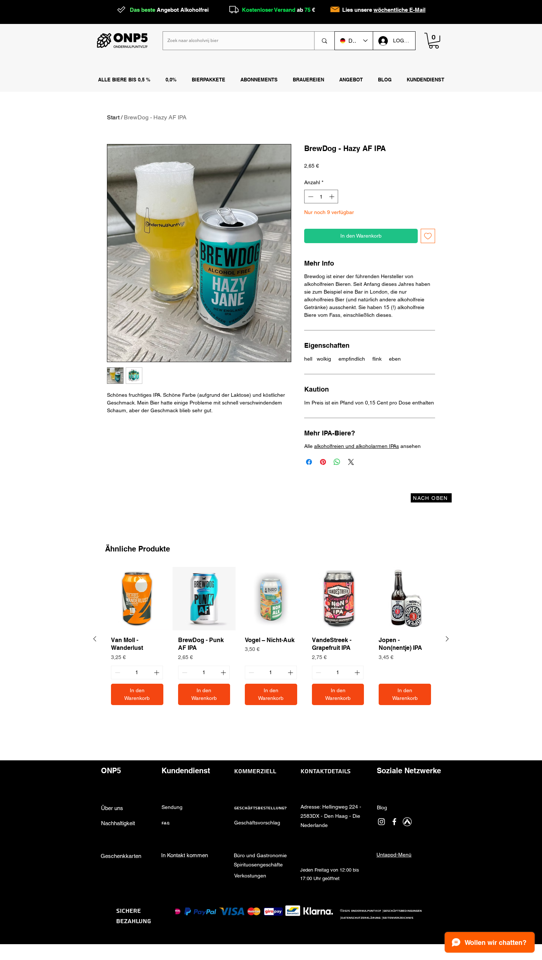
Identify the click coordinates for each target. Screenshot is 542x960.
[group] (271, 639)
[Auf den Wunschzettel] (428, 236)
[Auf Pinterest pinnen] (323, 462)
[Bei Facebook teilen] (309, 462)
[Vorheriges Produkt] (94, 638)
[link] (433, 41)
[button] (308, 80)
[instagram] (381, 821)
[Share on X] (351, 462)
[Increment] (332, 196)
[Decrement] (310, 196)
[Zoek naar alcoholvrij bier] (324, 41)
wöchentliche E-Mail (399, 10)
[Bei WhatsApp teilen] (337, 462)
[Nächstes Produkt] (447, 638)
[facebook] (394, 821)
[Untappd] (407, 821)
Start (113, 117)
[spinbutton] (321, 196)
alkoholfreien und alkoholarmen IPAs (356, 446)
